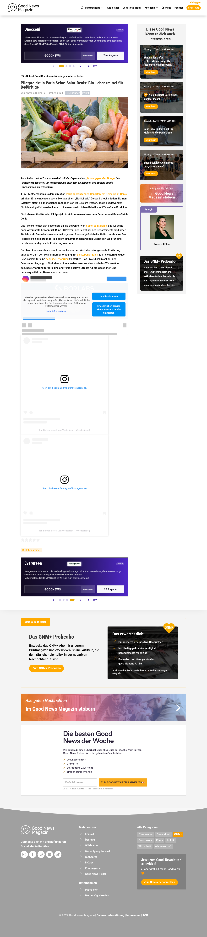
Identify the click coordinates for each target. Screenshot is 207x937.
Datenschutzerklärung (110, 915)
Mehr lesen (151, 72)
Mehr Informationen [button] (56, 311)
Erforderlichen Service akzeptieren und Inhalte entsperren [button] (109, 309)
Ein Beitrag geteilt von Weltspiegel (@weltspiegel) (64, 430)
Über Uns (166, 7)
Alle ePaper (113, 7)
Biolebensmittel (31, 550)
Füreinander (72, 93)
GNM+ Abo (193, 7)
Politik (85, 93)
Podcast (178, 7)
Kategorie (150, 7)
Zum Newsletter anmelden (159, 882)
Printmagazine (92, 7)
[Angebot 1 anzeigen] (61, 66)
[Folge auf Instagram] (24, 854)
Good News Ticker (132, 7)
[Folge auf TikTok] (57, 854)
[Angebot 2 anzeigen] (66, 66)
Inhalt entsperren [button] (109, 296)
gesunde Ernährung (57, 259)
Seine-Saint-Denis (96, 225)
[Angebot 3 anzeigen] (70, 66)
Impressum (133, 915)
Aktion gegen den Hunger (101, 178)
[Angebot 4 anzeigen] (74, 66)
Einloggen (195, 2)
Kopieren (88, 55)
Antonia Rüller (34, 93)
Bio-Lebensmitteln (87, 254)
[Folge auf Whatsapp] (41, 854)
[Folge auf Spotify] (49, 854)
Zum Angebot (111, 55)
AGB (145, 915)
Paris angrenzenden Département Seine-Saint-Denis (96, 194)
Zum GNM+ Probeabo (46, 668)
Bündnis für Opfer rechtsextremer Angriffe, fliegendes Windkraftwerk (158, 61)
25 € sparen (110, 589)
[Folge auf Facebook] (32, 854)
